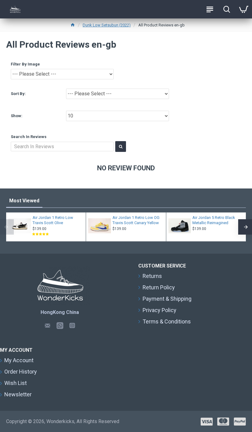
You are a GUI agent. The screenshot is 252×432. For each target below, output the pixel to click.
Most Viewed (24, 201)
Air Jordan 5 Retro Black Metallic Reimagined (213, 220)
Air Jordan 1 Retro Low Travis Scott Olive (53, 220)
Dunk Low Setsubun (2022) (107, 25)
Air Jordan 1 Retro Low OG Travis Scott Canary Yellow (135, 220)
